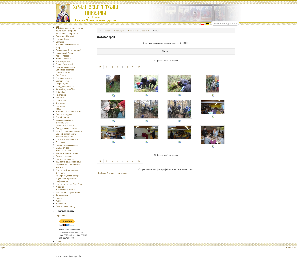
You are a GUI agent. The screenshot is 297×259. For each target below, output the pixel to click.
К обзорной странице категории (112, 172)
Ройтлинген (61, 94)
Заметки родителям (65, 136)
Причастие (61, 100)
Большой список (63, 150)
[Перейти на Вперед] (133, 67)
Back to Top (291, 247)
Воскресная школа (64, 119)
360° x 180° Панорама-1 (67, 30)
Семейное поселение (65, 69)
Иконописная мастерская (67, 44)
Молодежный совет (65, 125)
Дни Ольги (61, 75)
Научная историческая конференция (66, 180)
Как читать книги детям (67, 153)
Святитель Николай (65, 36)
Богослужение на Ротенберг (69, 183)
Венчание (60, 105)
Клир (58, 47)
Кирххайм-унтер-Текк (65, 89)
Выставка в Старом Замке (68, 192)
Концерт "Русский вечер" (67, 175)
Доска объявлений (64, 64)
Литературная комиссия (67, 144)
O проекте (60, 142)
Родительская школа (65, 66)
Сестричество (62, 80)
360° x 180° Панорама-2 (67, 33)
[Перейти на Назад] (106, 67)
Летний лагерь (62, 117)
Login (2, 247)
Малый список (62, 147)
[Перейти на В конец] (139, 67)
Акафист (60, 186)
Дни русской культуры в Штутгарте (67, 171)
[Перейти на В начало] (100, 67)
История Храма (63, 38)
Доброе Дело (62, 83)
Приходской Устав (64, 52)
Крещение (60, 103)
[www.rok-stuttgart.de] (148, 13)
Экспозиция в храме (65, 189)
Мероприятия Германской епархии (68, 166)
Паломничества (63, 72)
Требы (58, 108)
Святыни (60, 41)
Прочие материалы (64, 158)
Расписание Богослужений (68, 50)
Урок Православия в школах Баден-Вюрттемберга (69, 132)
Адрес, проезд (62, 55)
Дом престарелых (64, 78)
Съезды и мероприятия (66, 128)
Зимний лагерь (63, 122)
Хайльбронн (61, 91)
